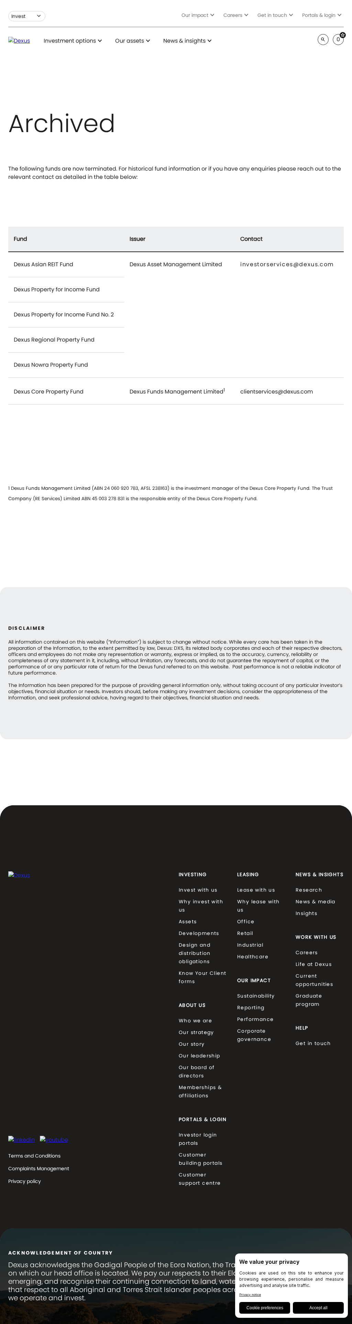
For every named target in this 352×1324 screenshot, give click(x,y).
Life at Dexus (314, 964)
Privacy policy (24, 1181)
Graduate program (309, 1000)
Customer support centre (200, 1178)
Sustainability (256, 995)
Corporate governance (254, 1035)
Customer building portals (200, 1158)
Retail (245, 933)
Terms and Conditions (34, 1155)
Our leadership (199, 1055)
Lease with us (256, 889)
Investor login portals (198, 1139)
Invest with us (198, 889)
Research (309, 889)
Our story (192, 1044)
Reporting (251, 1007)
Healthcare (252, 956)
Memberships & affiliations (200, 1091)
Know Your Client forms (202, 977)
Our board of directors (197, 1071)
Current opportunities (314, 980)
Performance (255, 1019)
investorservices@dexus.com (287, 265)
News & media (316, 901)
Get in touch (313, 1043)
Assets (188, 921)
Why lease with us (258, 905)
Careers (307, 952)
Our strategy (196, 1032)
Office (245, 921)
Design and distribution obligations (195, 953)
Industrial (250, 944)
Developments (199, 933)
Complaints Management (38, 1168)
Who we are (195, 1020)
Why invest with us (201, 905)
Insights (306, 913)
